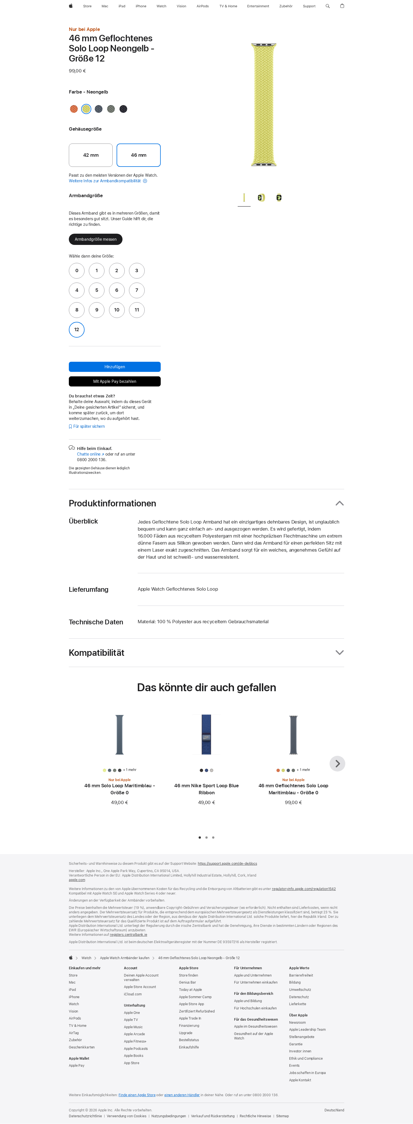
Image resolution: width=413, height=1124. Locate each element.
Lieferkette (297, 1004)
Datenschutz (299, 997)
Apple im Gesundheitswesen (255, 1027)
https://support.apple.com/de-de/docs (227, 864)
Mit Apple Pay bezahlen (114, 381)
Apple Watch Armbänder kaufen (124, 958)
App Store (131, 1063)
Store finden (188, 975)
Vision (73, 1011)
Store (73, 975)
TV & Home (78, 1026)
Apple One (132, 1013)
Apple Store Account (140, 987)
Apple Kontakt (300, 1080)
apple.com (77, 880)
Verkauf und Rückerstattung (213, 1116)
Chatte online (90, 454)
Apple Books (133, 1056)
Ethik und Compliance (306, 1059)
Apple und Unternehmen (252, 975)
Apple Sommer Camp (195, 997)
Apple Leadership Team (307, 1030)
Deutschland (334, 1110)
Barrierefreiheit (301, 975)
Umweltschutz (300, 990)
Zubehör (75, 1040)
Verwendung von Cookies (126, 1116)
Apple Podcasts (136, 1049)
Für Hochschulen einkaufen (255, 1008)
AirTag (74, 1033)
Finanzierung (189, 1026)
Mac (72, 982)
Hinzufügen (115, 367)
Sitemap (282, 1116)
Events (294, 1066)
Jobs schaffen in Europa (307, 1073)
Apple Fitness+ (135, 1041)
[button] (327, 6)
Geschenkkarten (82, 1047)
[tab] (244, 198)
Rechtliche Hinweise (255, 1116)
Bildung (295, 982)
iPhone (74, 997)
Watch (86, 958)
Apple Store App (191, 1004)
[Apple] (71, 957)
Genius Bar (187, 982)
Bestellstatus (189, 1040)
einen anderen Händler (182, 1095)
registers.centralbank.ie (128, 935)
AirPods (75, 1018)
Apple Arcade (134, 1034)
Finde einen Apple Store (137, 1095)
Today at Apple (190, 990)
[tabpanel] (263, 106)
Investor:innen (300, 1051)
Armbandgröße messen (96, 239)
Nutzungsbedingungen (168, 1116)
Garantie (296, 1044)
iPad (72, 990)
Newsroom (297, 1023)
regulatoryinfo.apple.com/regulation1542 (304, 889)
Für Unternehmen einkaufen (256, 982)
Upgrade (185, 1033)
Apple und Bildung (248, 1001)
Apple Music (133, 1027)
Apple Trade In (190, 1018)
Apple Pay (77, 1066)
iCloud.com (133, 994)
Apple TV (131, 1020)
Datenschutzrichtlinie (85, 1116)
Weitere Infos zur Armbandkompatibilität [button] (105, 181)
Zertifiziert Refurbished (197, 1011)
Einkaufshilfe (189, 1047)
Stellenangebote (301, 1037)
